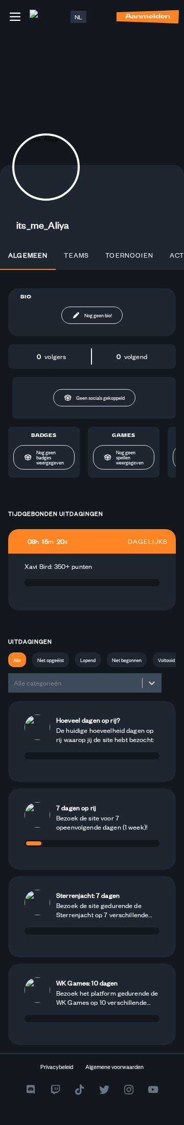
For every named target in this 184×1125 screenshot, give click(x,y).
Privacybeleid (56, 1066)
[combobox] (14, 683)
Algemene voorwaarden (114, 1066)
